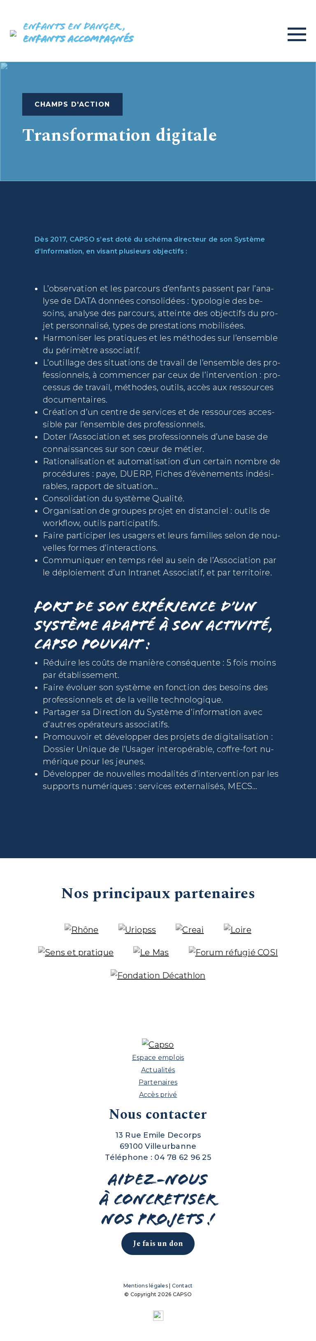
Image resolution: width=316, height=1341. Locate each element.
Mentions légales (145, 1286)
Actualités (158, 1070)
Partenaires (158, 1082)
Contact (182, 1286)
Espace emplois (158, 1058)
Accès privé (158, 1095)
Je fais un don (158, 1243)
